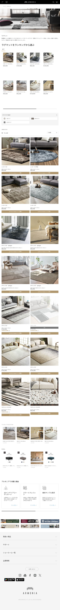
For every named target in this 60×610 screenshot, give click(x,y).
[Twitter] (40, 575)
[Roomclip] (25, 575)
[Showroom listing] (7, 2)
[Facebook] (30, 575)
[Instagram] (20, 575)
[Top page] (30, 3)
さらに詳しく (14, 505)
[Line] (35, 575)
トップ (4, 6)
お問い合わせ (32, 569)
